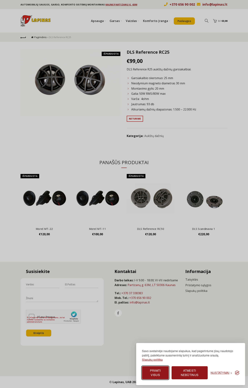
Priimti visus (155, 372)
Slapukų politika (152, 360)
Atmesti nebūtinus (190, 372)
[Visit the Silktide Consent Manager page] (237, 373)
